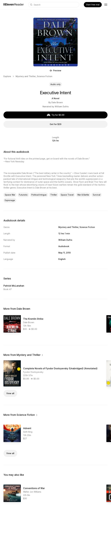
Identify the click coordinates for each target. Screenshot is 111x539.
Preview (57, 70)
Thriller (53, 195)
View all (10, 393)
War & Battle (83, 195)
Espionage (10, 200)
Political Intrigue (39, 195)
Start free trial (92, 4)
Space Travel (67, 195)
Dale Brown (57, 102)
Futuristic (23, 195)
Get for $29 (55, 124)
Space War (10, 195)
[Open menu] (106, 5)
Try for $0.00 (57, 115)
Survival (96, 195)
